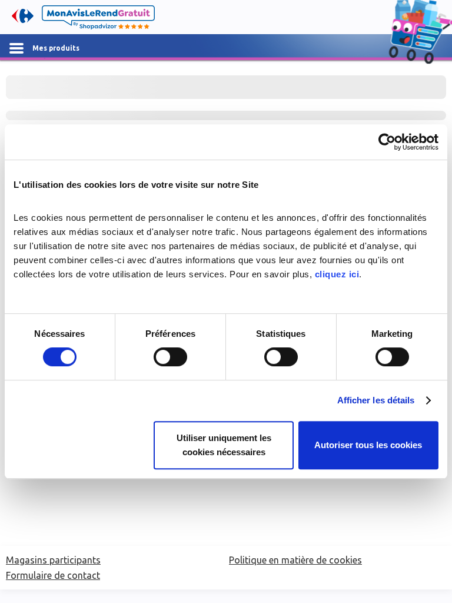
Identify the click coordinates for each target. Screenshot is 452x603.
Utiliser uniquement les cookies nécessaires (224, 445)
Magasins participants (53, 560)
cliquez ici (337, 274)
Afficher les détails (376, 400)
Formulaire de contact (53, 575)
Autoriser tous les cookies (368, 445)
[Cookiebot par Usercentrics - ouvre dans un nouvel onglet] (386, 142)
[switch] (170, 356)
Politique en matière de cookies (295, 560)
